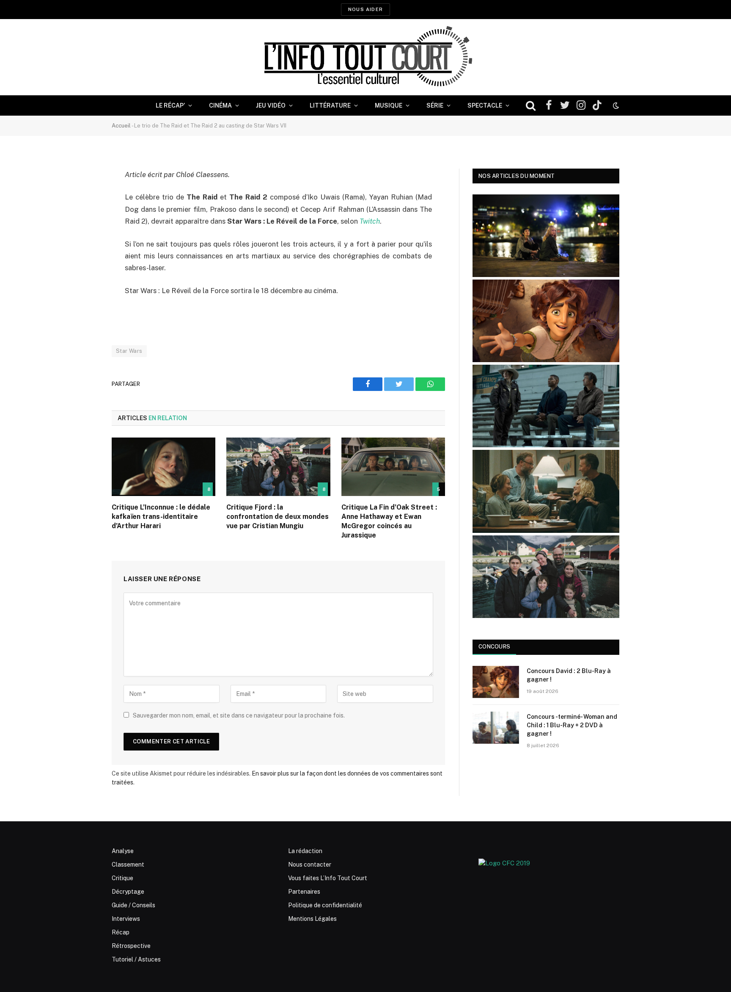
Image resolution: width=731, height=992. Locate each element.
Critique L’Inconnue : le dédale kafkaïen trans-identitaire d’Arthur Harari (161, 516)
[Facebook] (82, 196)
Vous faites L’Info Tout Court (327, 878)
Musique (388, 105)
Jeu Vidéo (271, 105)
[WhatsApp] (82, 239)
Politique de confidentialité (325, 905)
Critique (122, 878)
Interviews (126, 918)
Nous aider (365, 9)
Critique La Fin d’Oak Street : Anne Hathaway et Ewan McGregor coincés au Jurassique (389, 521)
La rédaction (305, 851)
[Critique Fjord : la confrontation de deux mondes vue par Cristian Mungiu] (278, 467)
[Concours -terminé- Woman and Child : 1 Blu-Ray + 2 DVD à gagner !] (496, 728)
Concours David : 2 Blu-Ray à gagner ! (569, 675)
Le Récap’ (170, 105)
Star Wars (129, 351)
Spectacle (484, 105)
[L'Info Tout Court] (365, 57)
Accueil (121, 125)
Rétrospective (131, 945)
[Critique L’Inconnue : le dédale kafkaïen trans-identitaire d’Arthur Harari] (163, 467)
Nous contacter (309, 864)
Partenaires (304, 891)
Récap (120, 932)
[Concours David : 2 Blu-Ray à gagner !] (496, 682)
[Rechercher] (530, 105)
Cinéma (220, 105)
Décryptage (128, 891)
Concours (494, 646)
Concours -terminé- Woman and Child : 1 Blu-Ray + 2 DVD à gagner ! (572, 725)
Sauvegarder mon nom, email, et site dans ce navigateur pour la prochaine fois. (239, 715)
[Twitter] (82, 218)
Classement (128, 864)
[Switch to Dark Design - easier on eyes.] (615, 105)
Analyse (123, 851)
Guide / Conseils (133, 905)
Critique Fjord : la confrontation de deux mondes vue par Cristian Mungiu (277, 516)
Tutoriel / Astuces (136, 959)
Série (434, 105)
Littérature (330, 105)
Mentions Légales (312, 918)
